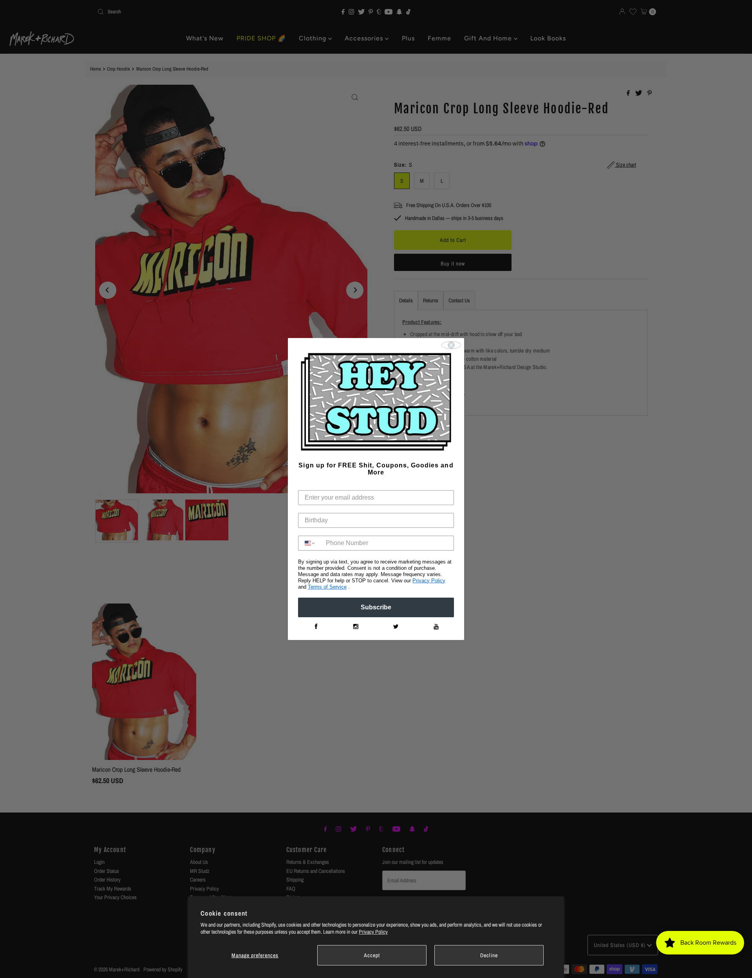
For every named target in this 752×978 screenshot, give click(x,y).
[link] (316, 627)
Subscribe (376, 607)
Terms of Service (327, 587)
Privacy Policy (373, 931)
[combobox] (310, 543)
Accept (372, 955)
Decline (489, 955)
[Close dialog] (451, 345)
